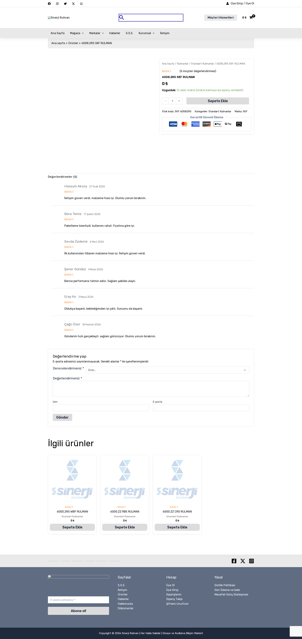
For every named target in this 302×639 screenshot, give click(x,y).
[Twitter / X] (73, 3)
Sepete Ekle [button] (72, 527)
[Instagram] (57, 3)
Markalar (94, 33)
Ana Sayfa (57, 33)
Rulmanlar (182, 63)
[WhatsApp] (81, 3)
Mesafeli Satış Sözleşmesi (231, 594)
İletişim (165, 33)
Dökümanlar (126, 608)
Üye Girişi (172, 590)
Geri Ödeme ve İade (227, 590)
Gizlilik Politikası (224, 585)
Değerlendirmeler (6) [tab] (62, 176)
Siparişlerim (173, 594)
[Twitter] (65, 3)
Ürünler (123, 594)
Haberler (114, 33)
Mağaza (75, 33)
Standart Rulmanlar (202, 63)
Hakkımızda (125, 603)
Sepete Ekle (218, 101)
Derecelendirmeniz (68, 368)
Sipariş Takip (174, 599)
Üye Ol (170, 585)
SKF (245, 111)
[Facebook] (49, 3)
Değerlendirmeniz (67, 378)
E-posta (157, 401)
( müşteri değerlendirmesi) (198, 71)
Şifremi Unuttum (177, 603)
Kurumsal (145, 33)
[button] (151, 17)
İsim (55, 401)
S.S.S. (129, 33)
